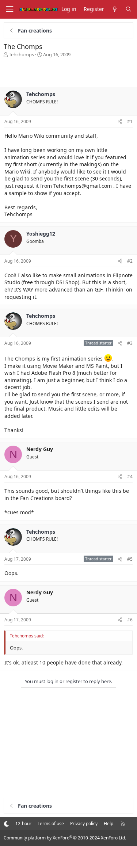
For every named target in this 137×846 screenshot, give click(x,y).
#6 (130, 620)
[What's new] (115, 9)
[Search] (129, 9)
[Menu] (9, 9)
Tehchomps (21, 54)
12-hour (23, 823)
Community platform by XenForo (65, 838)
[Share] (120, 122)
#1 (130, 121)
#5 (130, 559)
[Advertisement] (68, 72)
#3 (130, 343)
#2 (130, 261)
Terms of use (51, 823)
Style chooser (6, 823)
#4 (130, 476)
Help (108, 823)
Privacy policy (84, 823)
